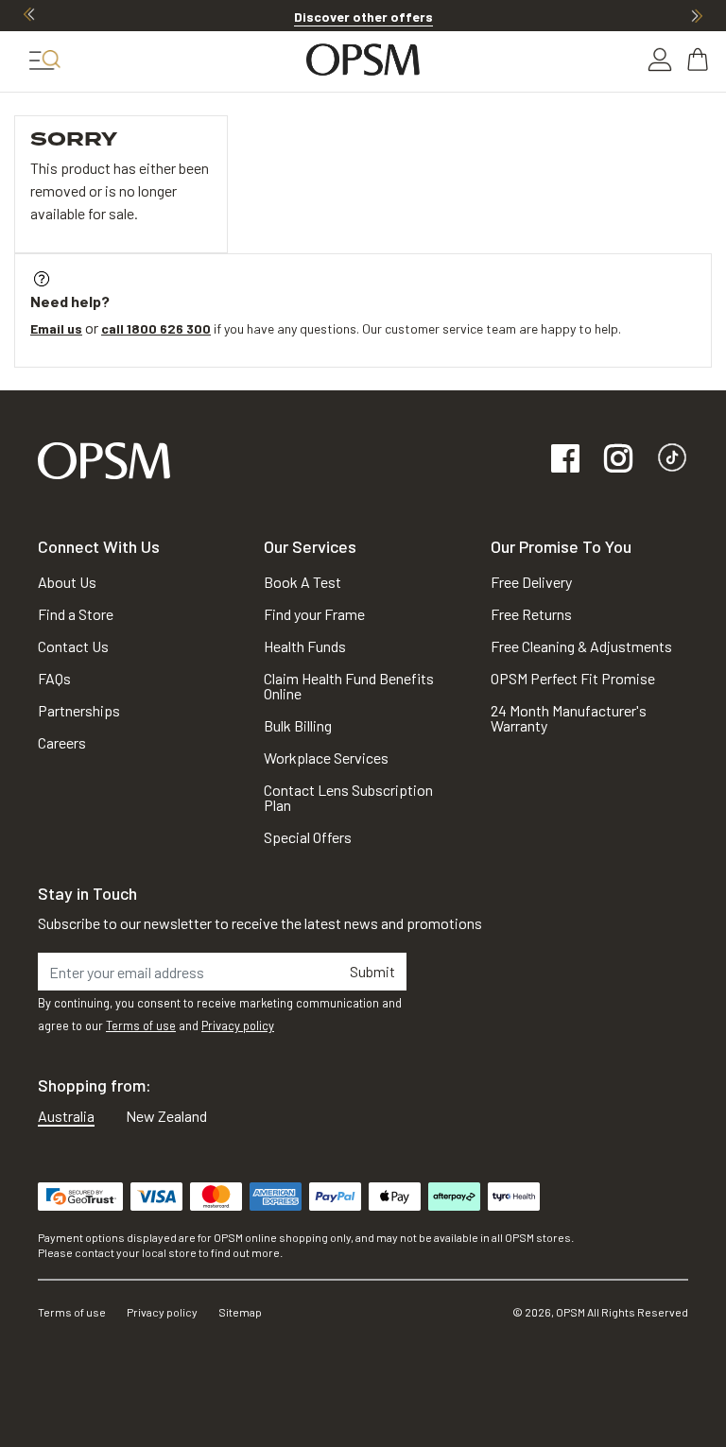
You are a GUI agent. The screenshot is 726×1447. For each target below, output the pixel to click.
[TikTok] (672, 460)
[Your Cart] (699, 59)
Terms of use (141, 1025)
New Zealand (166, 1116)
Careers (62, 742)
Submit (372, 971)
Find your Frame (314, 614)
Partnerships (79, 710)
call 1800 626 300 (156, 328)
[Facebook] (565, 460)
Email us (56, 328)
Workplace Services (326, 758)
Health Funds (305, 646)
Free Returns (531, 614)
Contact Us (73, 646)
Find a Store (75, 614)
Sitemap (240, 1311)
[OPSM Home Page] (104, 459)
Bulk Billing (298, 725)
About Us (67, 582)
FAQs (54, 678)
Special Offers (308, 837)
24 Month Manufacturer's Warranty (569, 717)
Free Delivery (531, 582)
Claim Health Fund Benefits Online (349, 685)
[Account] (660, 59)
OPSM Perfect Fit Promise (573, 678)
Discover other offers (363, 17)
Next (697, 15)
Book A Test (302, 582)
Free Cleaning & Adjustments (581, 646)
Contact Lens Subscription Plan (348, 797)
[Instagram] (618, 460)
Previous (29, 15)
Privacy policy (237, 1025)
